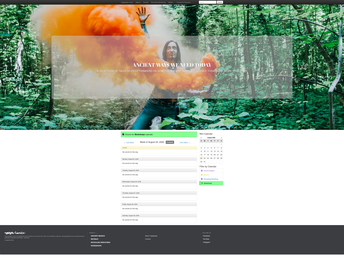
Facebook (206, 236)
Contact (148, 239)
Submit (220, 2)
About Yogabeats (151, 236)
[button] (26, 67)
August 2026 (211, 138)
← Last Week (129, 142)
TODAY (124, 148)
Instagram (206, 242)
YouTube (206, 239)
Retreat (206, 175)
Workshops (207, 183)
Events (145, 2)
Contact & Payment (183, 2)
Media (170, 2)
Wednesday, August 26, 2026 (131, 182)
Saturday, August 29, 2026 (130, 216)
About (138, 2)
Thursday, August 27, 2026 (131, 193)
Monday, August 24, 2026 (130, 159)
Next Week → (185, 142)
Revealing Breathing (158, 2)
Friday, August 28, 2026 (130, 204)
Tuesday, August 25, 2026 (130, 170)
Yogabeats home (127, 2)
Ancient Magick (208, 170)
